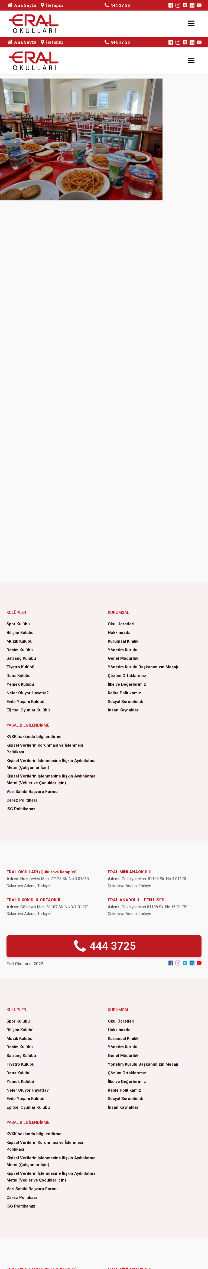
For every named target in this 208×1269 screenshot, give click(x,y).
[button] (104, 946)
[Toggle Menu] (191, 23)
